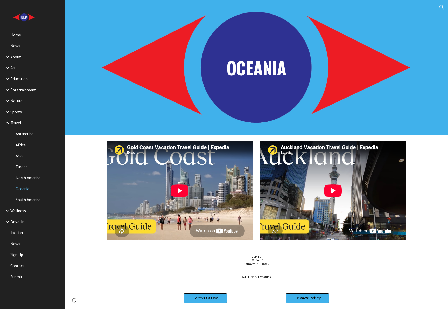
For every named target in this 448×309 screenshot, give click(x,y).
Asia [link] (19, 155)
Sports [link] (16, 111)
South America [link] (28, 199)
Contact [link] (17, 265)
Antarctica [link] (24, 133)
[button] (442, 7)
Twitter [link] (16, 232)
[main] (256, 67)
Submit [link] (16, 276)
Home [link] (15, 34)
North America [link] (28, 177)
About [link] (15, 56)
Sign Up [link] (16, 254)
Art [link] (13, 67)
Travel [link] (15, 122)
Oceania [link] (22, 188)
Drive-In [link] (17, 221)
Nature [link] (16, 100)
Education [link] (19, 78)
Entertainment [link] (23, 89)
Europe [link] (22, 166)
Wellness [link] (18, 210)
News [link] (15, 45)
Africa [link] (21, 144)
